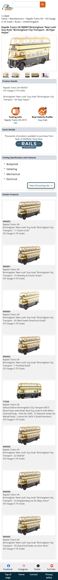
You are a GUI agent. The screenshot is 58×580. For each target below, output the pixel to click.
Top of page (8, 576)
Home (22, 574)
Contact (34, 574)
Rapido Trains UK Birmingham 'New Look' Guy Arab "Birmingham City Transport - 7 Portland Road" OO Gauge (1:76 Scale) (28, 362)
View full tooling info (41, 185)
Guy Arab (42, 118)
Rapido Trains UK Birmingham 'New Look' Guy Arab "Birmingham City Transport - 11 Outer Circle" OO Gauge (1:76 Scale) (28, 227)
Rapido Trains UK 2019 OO (15, 120)
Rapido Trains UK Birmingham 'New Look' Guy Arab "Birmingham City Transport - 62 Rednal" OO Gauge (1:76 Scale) (28, 452)
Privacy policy (49, 576)
